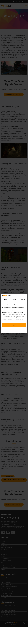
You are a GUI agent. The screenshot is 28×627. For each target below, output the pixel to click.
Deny (14, 330)
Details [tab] (14, 299)
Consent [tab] (5, 299)
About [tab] (23, 299)
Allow (14, 325)
